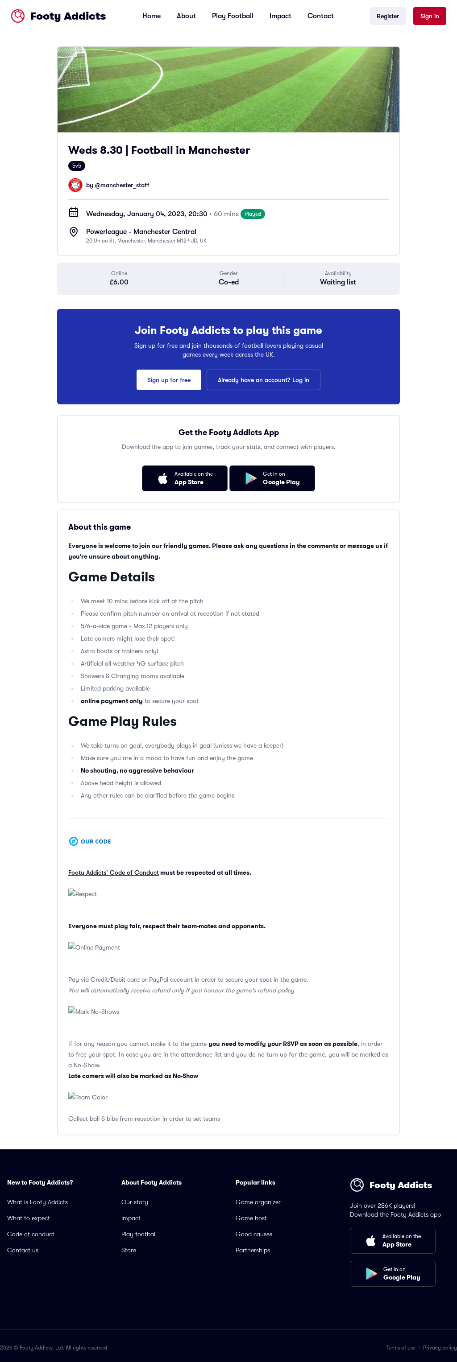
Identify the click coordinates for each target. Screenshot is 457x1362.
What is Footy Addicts (37, 1202)
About (186, 16)
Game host (251, 1218)
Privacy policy (440, 1348)
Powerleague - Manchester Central (141, 232)
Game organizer (258, 1202)
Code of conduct (30, 1234)
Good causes (254, 1234)
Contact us (22, 1250)
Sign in (429, 16)
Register (388, 16)
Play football (139, 1234)
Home (151, 16)
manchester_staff (124, 185)
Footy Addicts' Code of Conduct (113, 872)
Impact (280, 16)
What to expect (28, 1218)
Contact (320, 16)
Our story (134, 1202)
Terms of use (400, 1348)
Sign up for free (169, 379)
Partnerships (253, 1250)
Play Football (232, 16)
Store (128, 1250)
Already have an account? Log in (263, 379)
